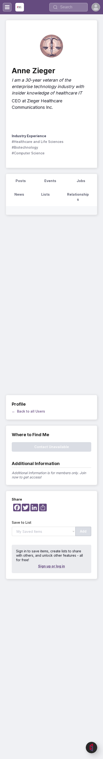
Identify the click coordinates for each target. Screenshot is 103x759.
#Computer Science (28, 153)
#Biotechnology (25, 147)
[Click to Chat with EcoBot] (91, 747)
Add (83, 531)
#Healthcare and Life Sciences (37, 142)
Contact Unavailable (51, 447)
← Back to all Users (28, 411)
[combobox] (68, 7)
